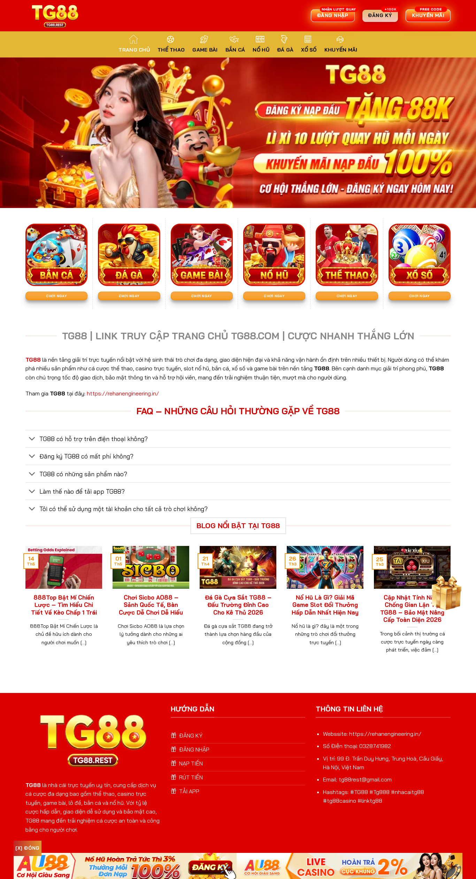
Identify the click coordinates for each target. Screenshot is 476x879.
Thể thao (171, 50)
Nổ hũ (261, 50)
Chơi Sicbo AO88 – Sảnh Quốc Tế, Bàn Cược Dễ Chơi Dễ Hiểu (151, 605)
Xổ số (308, 50)
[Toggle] (32, 439)
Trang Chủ (134, 50)
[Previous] (24, 608)
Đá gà (285, 50)
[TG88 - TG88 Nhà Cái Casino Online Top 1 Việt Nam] (55, 15)
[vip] (445, 590)
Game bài (204, 50)
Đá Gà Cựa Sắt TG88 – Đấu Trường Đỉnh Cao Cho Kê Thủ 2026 (238, 605)
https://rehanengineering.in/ (123, 393)
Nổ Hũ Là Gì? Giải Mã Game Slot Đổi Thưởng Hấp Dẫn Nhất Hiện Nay (325, 605)
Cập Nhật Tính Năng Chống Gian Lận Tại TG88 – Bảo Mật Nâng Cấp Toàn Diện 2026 (412, 609)
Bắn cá (235, 50)
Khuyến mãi (341, 50)
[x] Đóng (27, 848)
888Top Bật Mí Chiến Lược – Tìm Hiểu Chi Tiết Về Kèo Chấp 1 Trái (64, 605)
